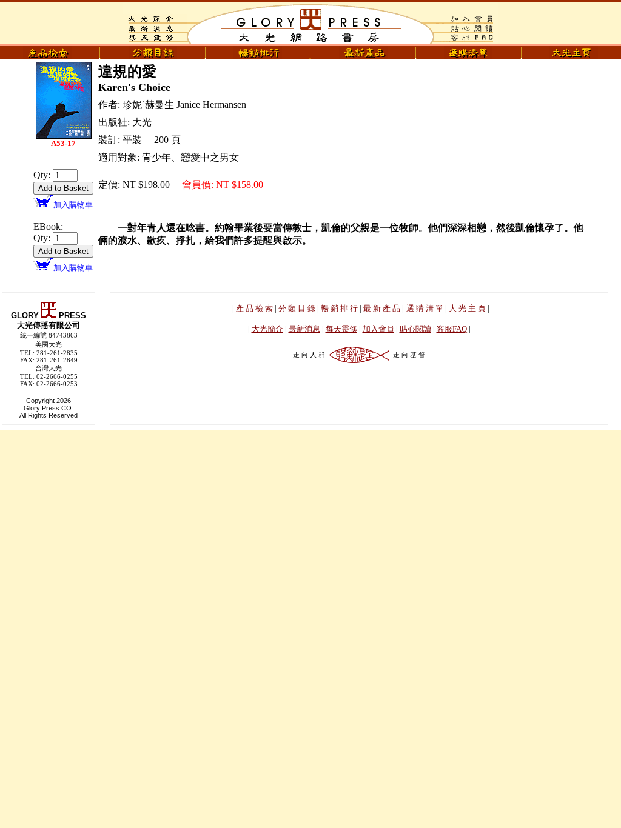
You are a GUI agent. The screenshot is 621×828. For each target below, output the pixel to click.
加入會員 (378, 328)
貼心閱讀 (415, 328)
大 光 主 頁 (467, 308)
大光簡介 (267, 328)
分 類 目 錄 (296, 308)
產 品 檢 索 (254, 308)
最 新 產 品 (381, 308)
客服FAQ (452, 328)
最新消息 (304, 328)
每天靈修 (341, 328)
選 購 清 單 (424, 308)
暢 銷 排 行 (339, 308)
